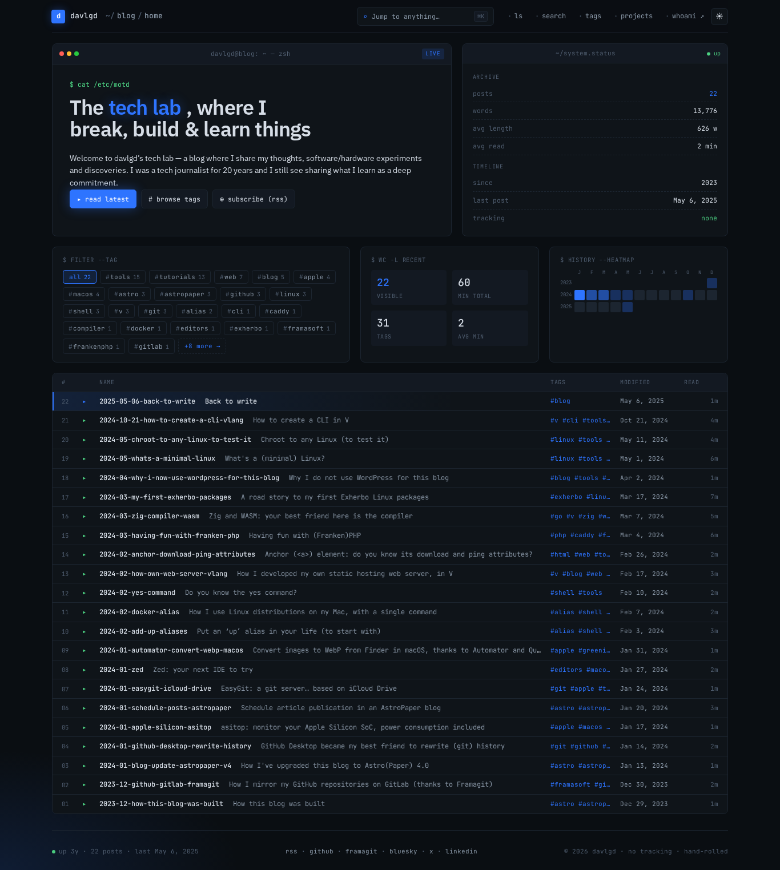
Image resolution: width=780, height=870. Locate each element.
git (157, 311)
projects (637, 16)
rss (291, 851)
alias (199, 311)
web (233, 277)
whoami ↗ (688, 16)
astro (132, 294)
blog (273, 277)
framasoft (309, 328)
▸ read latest (103, 199)
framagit (361, 851)
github (245, 294)
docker (146, 328)
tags (593, 16)
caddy (283, 311)
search (554, 16)
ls (518, 16)
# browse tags (174, 199)
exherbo (251, 328)
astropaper (187, 294)
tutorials (182, 277)
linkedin (461, 851)
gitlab (154, 347)
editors (197, 328)
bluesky (403, 851)
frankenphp (96, 347)
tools (125, 277)
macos (86, 294)
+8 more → (202, 346)
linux (293, 294)
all (80, 277)
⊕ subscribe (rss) (254, 199)
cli (241, 311)
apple (317, 277)
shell (86, 311)
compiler (92, 328)
